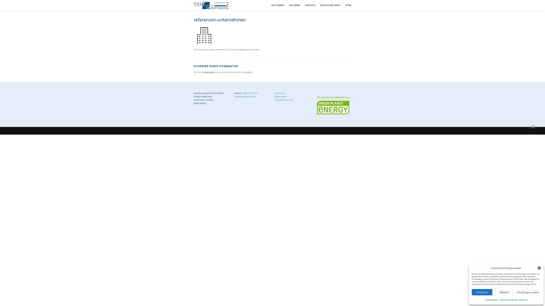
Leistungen (277, 5)
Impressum (523, 299)
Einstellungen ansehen (528, 292)
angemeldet (209, 72)
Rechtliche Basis (330, 5)
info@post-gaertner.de (245, 96)
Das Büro (294, 5)
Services (310, 5)
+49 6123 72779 (249, 93)
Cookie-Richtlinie (491, 299)
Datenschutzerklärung (508, 299)
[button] (539, 268)
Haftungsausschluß (284, 100)
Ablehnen (504, 292)
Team (348, 5)
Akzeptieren (482, 292)
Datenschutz (281, 96)
